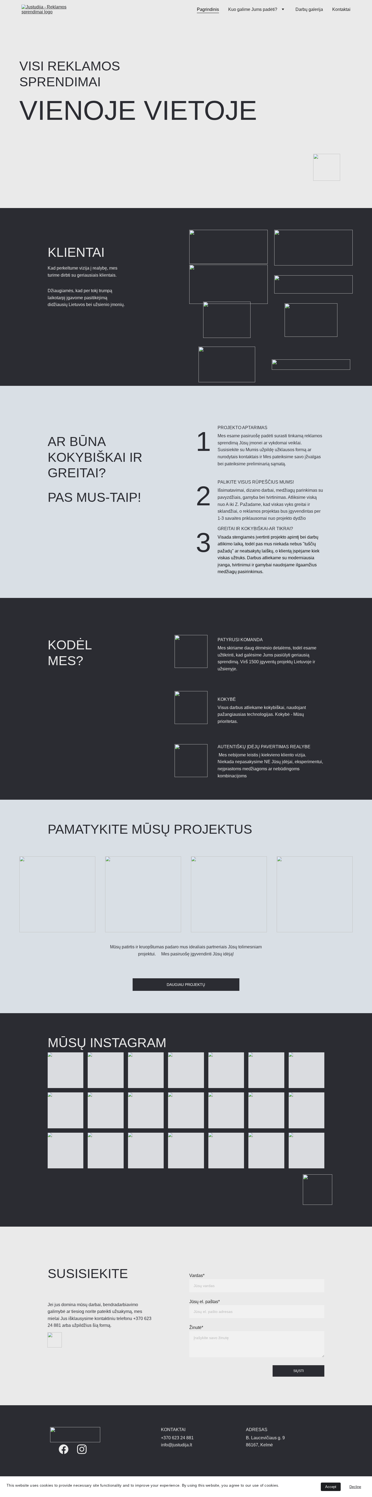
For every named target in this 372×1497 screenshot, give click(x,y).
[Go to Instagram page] (82, 1449)
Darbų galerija (309, 9)
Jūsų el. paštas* (204, 1301)
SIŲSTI (298, 1371)
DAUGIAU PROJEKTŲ (186, 984)
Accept (330, 1487)
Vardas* (197, 1275)
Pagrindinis (208, 9)
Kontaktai (341, 9)
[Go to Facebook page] (63, 1449)
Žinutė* (196, 1327)
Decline (355, 1487)
